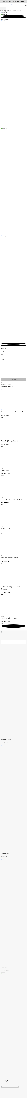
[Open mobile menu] (1, 5)
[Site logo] (13, 5)
